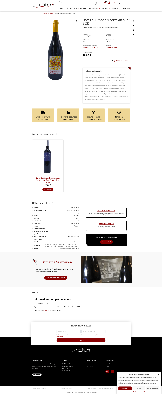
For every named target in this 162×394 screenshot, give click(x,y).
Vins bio (50, 13)
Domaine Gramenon (90, 47)
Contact (126, 3)
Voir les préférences (153, 388)
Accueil (45, 13)
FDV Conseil (69, 388)
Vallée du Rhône (112, 47)
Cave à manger (115, 8)
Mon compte (89, 366)
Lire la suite (48, 189)
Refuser (139, 388)
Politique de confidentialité (139, 391)
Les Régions (104, 8)
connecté (46, 310)
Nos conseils (126, 8)
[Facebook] (112, 371)
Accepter (124, 388)
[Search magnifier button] (94, 3)
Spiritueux (83, 8)
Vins (61, 8)
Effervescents (71, 8)
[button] (158, 374)
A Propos (119, 3)
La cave (88, 363)
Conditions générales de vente (106, 388)
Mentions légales (92, 388)
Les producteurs (93, 8)
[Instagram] (107, 371)
